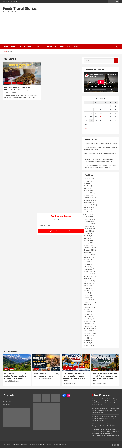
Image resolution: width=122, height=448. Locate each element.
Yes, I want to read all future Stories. (61, 231)
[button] (61, 215)
